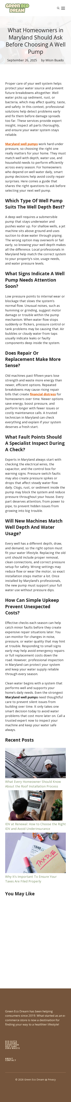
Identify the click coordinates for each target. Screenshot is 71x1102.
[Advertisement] (35, 939)
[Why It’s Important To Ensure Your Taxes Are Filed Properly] (35, 853)
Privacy (52, 1079)
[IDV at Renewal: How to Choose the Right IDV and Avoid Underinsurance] (35, 806)
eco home (11, 1043)
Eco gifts (11, 1041)
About (9, 1058)
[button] (58, 8)
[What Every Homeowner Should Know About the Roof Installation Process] (35, 763)
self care (11, 1046)
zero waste (12, 1048)
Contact (10, 1060)
